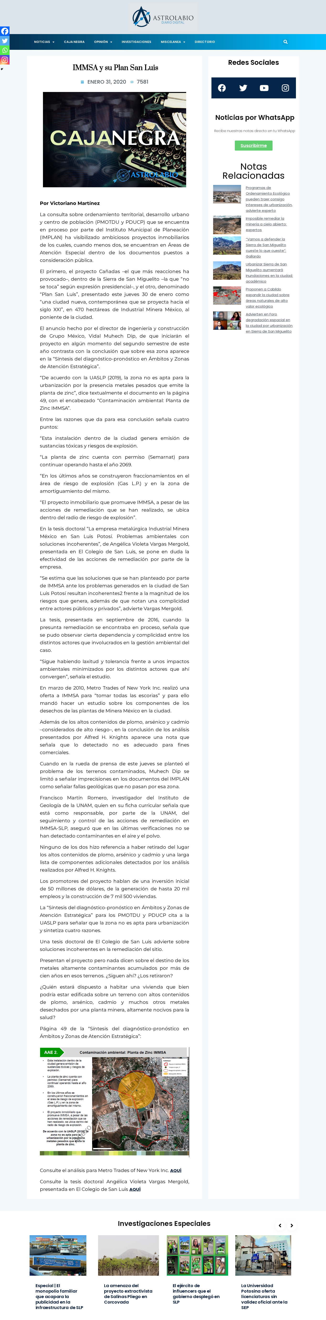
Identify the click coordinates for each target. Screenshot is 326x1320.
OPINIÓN (101, 42)
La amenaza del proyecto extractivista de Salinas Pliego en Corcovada (128, 1294)
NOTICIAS (42, 42)
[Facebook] (5, 31)
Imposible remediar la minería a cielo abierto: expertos (266, 224)
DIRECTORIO (205, 42)
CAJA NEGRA (74, 42)
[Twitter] (5, 41)
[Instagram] (5, 60)
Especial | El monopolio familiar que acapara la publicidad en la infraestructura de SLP (59, 1296)
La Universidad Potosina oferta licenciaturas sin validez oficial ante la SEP (264, 1296)
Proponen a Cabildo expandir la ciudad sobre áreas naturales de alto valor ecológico (267, 298)
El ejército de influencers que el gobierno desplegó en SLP (196, 1294)
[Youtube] (264, 87)
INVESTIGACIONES (136, 42)
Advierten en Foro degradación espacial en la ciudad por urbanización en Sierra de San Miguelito (269, 323)
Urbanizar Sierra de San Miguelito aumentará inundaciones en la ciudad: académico (269, 273)
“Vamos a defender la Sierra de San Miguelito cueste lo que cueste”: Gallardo (266, 248)
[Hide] (2, 69)
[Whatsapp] (5, 50)
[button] (285, 42)
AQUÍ (175, 1170)
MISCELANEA (171, 42)
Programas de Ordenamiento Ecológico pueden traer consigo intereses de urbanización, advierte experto (269, 199)
